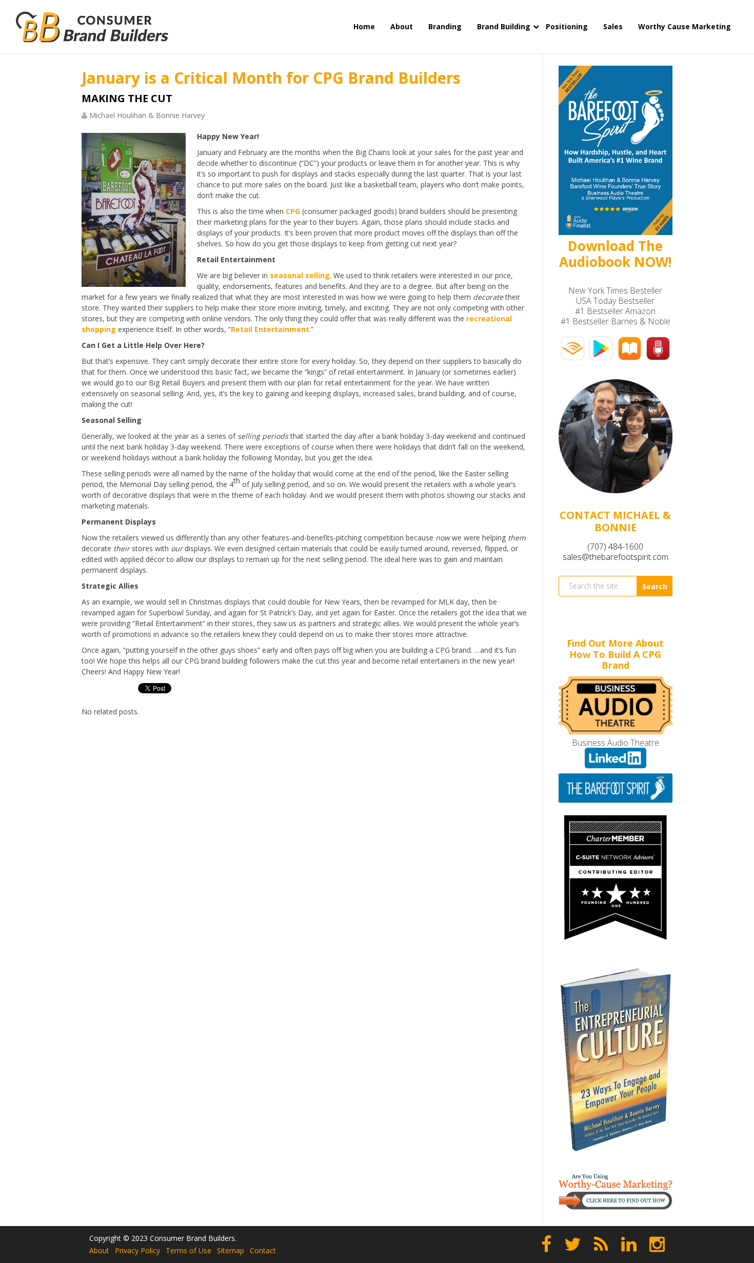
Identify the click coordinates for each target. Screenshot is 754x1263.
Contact (263, 1250)
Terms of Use (188, 1250)
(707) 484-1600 (615, 546)
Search (654, 586)
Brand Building (503, 26)
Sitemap (230, 1250)
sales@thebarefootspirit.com (615, 556)
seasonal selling (300, 275)
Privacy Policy (137, 1250)
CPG (293, 211)
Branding (445, 26)
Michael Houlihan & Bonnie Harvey (147, 115)
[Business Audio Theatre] (615, 731)
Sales (613, 26)
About (401, 26)
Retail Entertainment (270, 329)
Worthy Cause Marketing (684, 26)
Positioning (567, 26)
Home (364, 26)
